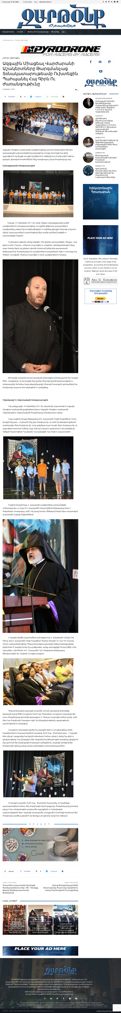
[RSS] (111, 1)
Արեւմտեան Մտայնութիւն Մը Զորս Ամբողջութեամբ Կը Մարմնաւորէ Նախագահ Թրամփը (106, 173)
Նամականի (99, 116)
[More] (63, 96)
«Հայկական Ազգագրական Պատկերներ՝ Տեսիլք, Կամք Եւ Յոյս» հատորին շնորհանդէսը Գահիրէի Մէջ (15, 927)
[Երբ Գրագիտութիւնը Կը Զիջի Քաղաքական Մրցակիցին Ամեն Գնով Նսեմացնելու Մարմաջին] (88, 142)
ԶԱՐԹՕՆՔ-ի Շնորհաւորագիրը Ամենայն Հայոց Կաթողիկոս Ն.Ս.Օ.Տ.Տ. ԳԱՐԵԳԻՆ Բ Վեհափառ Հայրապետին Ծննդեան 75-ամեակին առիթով (106, 126)
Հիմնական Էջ (8, 40)
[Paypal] (109, 1)
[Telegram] (114, 1)
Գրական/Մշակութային (14, 919)
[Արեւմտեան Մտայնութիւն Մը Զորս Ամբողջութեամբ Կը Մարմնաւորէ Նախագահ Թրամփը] (88, 170)
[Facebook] (103, 1)
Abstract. (51, 1011)
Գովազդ (40, 824)
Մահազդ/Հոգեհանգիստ (103, 98)
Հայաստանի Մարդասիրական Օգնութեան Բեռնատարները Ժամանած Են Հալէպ (66, 928)
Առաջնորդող (100, 137)
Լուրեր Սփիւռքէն (21, 40)
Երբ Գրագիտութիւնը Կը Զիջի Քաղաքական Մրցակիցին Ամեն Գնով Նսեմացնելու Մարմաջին (106, 144)
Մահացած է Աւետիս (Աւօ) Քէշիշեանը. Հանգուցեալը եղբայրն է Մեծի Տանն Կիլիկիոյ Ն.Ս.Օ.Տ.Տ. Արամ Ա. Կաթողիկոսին (106, 106)
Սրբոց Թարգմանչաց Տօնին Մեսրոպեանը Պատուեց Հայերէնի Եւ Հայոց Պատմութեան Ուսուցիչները (60, 887)
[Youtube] (117, 1)
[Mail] (106, 1)
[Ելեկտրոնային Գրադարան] (100, 201)
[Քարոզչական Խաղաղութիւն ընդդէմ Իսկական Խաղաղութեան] (88, 157)
